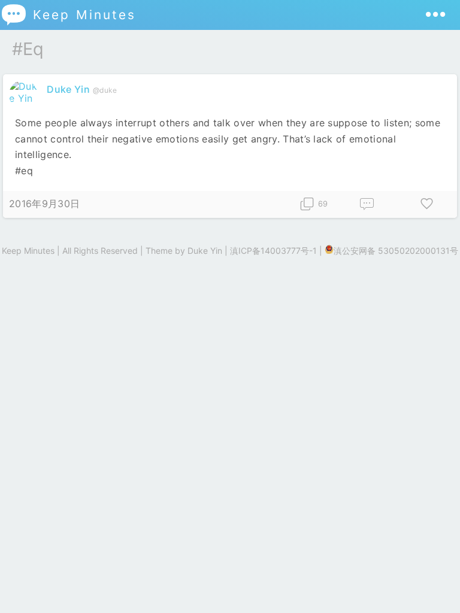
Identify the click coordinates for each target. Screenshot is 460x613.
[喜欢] (427, 204)
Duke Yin (68, 89)
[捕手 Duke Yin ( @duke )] (25, 98)
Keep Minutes (68, 14)
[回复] (367, 204)
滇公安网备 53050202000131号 (396, 250)
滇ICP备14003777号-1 (273, 250)
